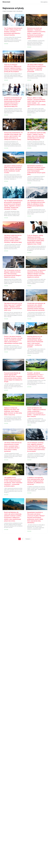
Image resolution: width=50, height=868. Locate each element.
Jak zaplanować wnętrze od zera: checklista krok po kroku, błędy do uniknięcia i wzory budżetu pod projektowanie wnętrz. (36, 204)
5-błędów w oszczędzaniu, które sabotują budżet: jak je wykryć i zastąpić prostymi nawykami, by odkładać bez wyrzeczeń (35, 481)
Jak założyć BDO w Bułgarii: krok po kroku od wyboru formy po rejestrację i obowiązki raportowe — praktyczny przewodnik (36, 68)
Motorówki (6, 2)
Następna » (28, 538)
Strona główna (44, 2)
